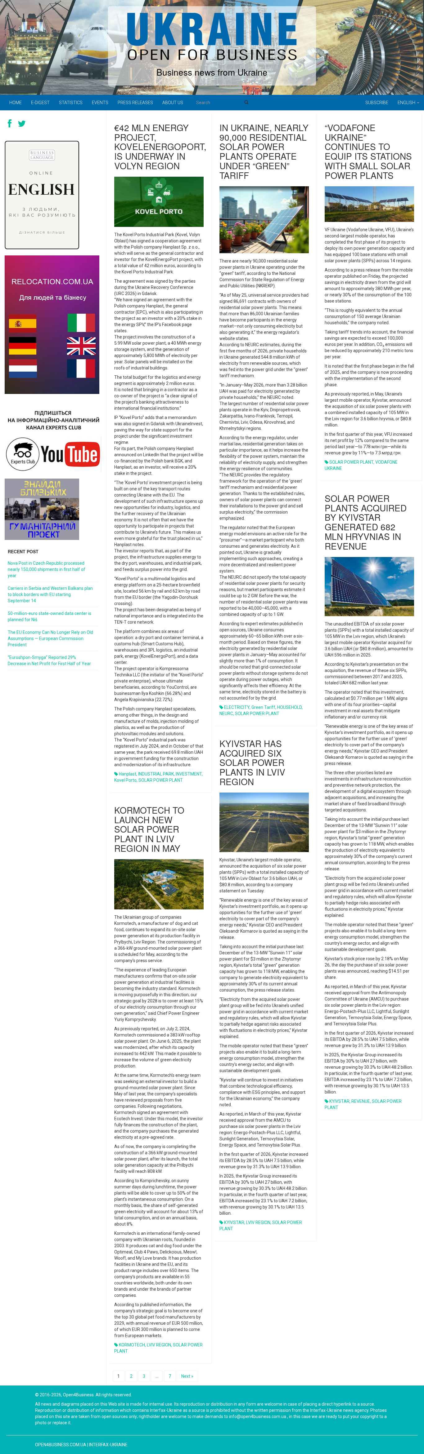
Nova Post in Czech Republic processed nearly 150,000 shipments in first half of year (46, 569)
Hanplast (127, 773)
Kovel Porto (125, 780)
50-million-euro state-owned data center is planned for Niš (49, 616)
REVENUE (360, 1101)
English (407, 102)
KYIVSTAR (339, 1101)
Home (15, 102)
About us (172, 102)
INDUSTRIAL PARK (156, 773)
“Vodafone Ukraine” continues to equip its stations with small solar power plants (368, 151)
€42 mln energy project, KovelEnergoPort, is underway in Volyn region (160, 146)
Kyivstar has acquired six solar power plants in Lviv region (252, 762)
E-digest (40, 102)
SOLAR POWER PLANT (160, 780)
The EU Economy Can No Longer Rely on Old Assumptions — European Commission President (50, 638)
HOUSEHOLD (289, 707)
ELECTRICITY (237, 707)
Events (100, 102)
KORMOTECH (132, 1344)
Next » (187, 1376)
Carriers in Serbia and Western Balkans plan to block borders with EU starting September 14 (50, 594)
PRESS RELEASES (135, 102)
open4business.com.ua (60, 1444)
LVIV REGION (258, 1222)
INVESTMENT (189, 773)
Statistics (71, 102)
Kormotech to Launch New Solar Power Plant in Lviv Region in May (149, 829)
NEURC (226, 713)
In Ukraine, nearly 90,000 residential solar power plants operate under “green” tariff (264, 151)
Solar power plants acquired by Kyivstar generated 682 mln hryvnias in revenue (366, 522)
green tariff (263, 707)
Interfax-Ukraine (108, 1444)
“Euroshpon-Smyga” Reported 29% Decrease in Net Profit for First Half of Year (49, 660)
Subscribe (376, 102)
